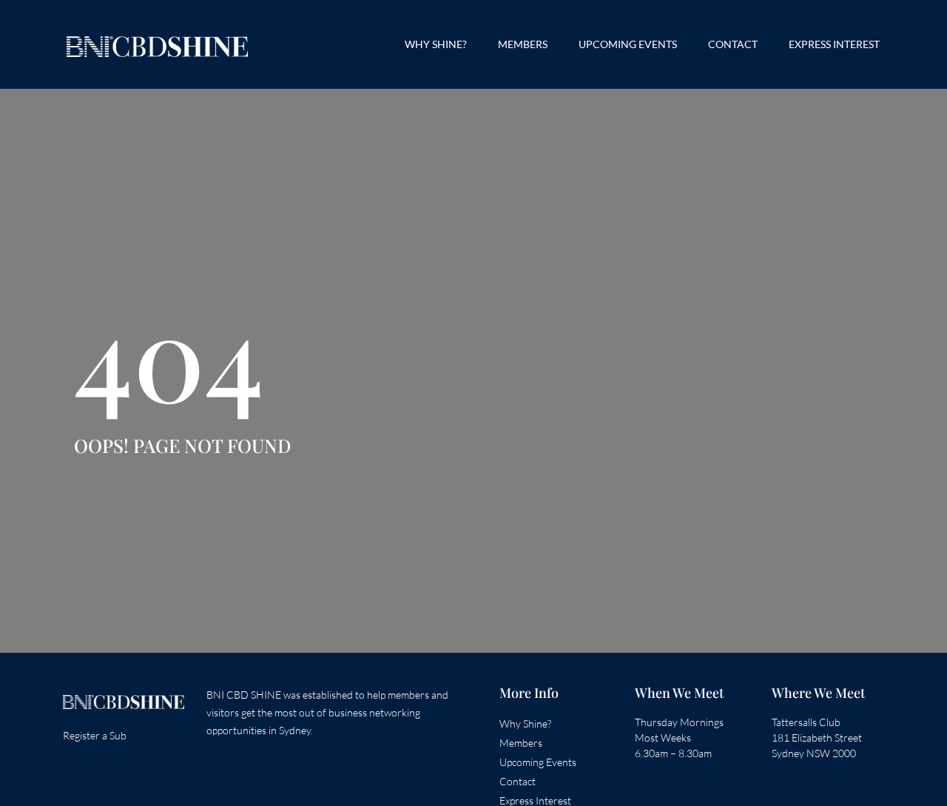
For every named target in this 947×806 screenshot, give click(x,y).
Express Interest (834, 44)
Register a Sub (95, 735)
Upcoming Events (628, 44)
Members (522, 44)
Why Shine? (436, 44)
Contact (733, 44)
